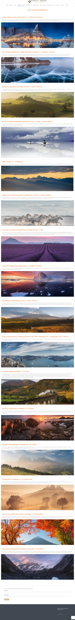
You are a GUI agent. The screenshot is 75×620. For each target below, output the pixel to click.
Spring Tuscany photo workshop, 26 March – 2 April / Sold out (22, 87)
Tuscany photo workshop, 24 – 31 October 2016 (17, 479)
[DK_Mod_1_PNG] (37, 2)
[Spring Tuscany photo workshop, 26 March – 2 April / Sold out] (37, 105)
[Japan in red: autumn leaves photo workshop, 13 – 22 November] (37, 532)
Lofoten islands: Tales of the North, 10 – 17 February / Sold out (22, 17)
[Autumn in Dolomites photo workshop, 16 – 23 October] (37, 462)
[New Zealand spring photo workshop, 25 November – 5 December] (37, 567)
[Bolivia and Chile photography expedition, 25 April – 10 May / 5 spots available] (37, 142)
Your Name (6, 590)
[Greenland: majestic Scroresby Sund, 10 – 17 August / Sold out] (37, 284)
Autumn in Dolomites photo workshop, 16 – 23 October (19, 444)
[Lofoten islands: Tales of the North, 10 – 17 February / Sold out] (37, 35)
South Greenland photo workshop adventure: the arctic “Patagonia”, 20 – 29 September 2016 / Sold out (35, 336)
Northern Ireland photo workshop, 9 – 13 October (18, 408)
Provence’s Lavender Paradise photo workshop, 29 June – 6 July (22, 230)
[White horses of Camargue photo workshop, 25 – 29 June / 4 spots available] (37, 213)
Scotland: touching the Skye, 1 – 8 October (15, 371)
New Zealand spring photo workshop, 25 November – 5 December (23, 549)
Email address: (6, 594)
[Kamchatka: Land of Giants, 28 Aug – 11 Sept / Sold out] (37, 320)
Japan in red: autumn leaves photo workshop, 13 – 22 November (22, 514)
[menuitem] (7, 5)
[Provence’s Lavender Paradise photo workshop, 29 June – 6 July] (37, 249)
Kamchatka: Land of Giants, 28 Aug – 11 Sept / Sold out (19, 300)
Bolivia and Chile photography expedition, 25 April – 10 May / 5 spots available (27, 121)
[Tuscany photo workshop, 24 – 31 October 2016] (37, 497)
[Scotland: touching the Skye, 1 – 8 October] (37, 392)
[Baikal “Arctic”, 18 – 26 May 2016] (37, 178)
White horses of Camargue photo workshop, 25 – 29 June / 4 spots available (26, 195)
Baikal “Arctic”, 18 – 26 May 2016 (12, 162)
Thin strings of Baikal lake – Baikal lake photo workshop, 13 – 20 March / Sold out (28, 52)
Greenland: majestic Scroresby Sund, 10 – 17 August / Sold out (22, 266)
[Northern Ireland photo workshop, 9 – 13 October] (37, 428)
